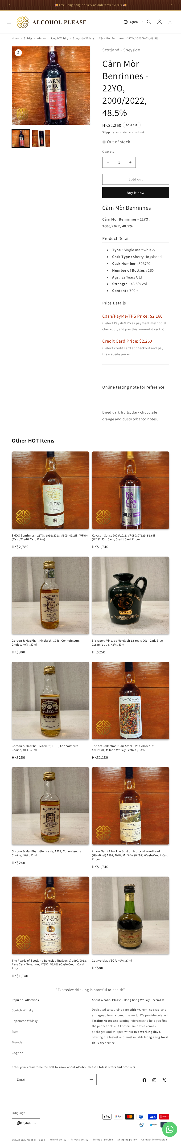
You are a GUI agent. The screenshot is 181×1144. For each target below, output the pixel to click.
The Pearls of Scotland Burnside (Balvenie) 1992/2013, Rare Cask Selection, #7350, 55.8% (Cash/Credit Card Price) (49, 965)
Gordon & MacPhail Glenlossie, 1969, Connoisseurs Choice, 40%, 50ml (46, 853)
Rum (15, 1031)
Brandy (17, 1042)
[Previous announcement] (9, 5)
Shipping (108, 132)
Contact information (154, 1139)
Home (15, 38)
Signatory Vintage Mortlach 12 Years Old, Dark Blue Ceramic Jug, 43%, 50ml (127, 643)
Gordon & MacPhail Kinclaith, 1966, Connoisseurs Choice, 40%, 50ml (45, 643)
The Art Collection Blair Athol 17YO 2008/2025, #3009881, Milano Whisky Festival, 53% (124, 748)
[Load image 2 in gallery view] (41, 139)
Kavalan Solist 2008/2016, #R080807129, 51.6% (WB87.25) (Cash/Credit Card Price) (123, 537)
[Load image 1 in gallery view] (21, 139)
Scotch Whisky (59, 38)
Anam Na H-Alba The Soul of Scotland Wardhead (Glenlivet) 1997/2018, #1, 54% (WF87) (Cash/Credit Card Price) (130, 855)
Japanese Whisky (25, 1021)
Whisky (41, 38)
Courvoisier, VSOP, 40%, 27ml (112, 961)
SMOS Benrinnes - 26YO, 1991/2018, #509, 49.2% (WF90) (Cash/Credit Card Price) (50, 537)
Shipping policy (127, 1139)
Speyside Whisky (84, 38)
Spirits (28, 38)
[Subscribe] (91, 1079)
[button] (9, 22)
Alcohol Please (36, 1139)
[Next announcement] (172, 5)
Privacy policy (79, 1139)
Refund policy (57, 1139)
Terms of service (103, 1139)
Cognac (17, 1053)
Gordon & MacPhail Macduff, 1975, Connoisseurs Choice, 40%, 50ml (45, 748)
